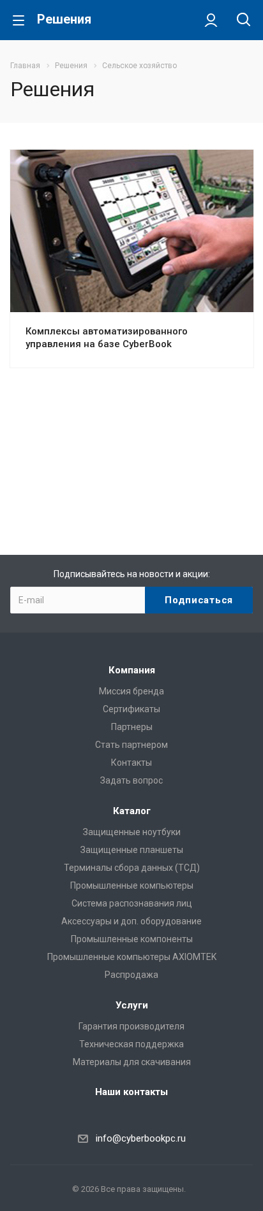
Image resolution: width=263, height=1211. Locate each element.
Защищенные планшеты (131, 850)
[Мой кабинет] (211, 19)
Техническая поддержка (131, 1044)
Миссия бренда (131, 691)
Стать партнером (131, 745)
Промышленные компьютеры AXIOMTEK (131, 957)
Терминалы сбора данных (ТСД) (132, 868)
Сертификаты (131, 709)
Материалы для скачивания (132, 1062)
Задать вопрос (131, 780)
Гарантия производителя (131, 1026)
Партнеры (132, 727)
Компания (132, 670)
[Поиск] (243, 20)
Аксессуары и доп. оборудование (131, 921)
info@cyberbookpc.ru (141, 1138)
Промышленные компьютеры (131, 885)
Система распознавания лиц (131, 903)
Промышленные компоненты (132, 939)
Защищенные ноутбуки (132, 832)
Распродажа (131, 975)
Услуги (132, 1005)
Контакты (131, 762)
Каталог (132, 811)
